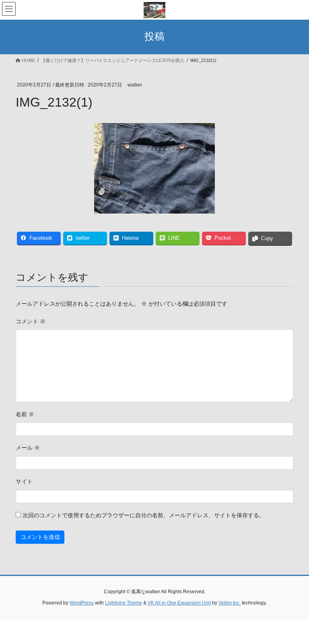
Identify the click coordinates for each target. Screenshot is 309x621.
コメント (30, 321)
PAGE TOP (294, 595)
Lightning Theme (123, 603)
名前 (25, 414)
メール (28, 447)
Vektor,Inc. (229, 603)
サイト (24, 481)
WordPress (82, 603)
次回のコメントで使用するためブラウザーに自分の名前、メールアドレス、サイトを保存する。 (144, 515)
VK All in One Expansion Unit (179, 603)
